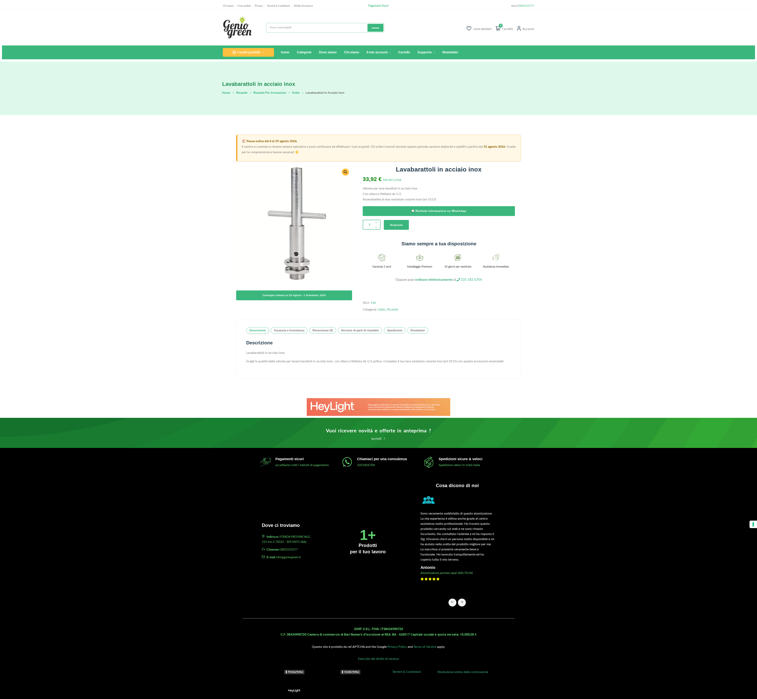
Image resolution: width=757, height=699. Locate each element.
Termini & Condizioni (278, 6)
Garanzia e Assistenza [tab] (289, 330)
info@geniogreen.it (288, 557)
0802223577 (526, 6)
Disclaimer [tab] (417, 330)
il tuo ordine (244, 6)
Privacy (259, 6)
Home (226, 92)
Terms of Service (425, 646)
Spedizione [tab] (394, 330)
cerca (375, 27)
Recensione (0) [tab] (322, 330)
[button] (345, 172)
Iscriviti (376, 438)
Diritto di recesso (303, 6)
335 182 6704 (471, 279)
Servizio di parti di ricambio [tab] (360, 330)
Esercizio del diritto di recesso (378, 658)
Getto (296, 92)
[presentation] (452, 602)
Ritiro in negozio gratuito (378, 6)
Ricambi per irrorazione (269, 92)
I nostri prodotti (248, 52)
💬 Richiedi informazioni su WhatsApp (438, 210)
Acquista (396, 224)
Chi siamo (228, 6)
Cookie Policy (351, 671)
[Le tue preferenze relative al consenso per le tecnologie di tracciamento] (753, 524)
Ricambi (241, 92)
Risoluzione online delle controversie (463, 672)
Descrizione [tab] (257, 330)
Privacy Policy (397, 646)
